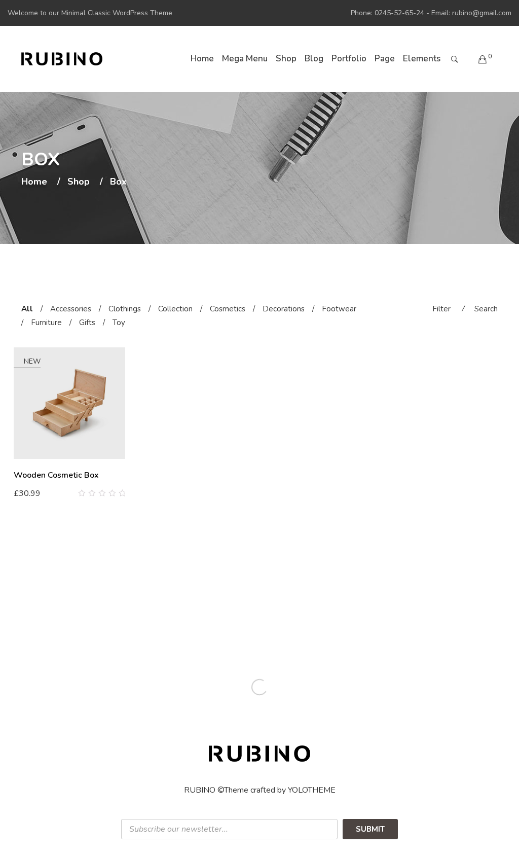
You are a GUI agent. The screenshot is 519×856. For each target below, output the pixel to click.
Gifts (87, 322)
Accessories (70, 309)
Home (202, 58)
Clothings (124, 309)
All (27, 309)
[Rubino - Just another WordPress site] (61, 59)
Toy (119, 322)
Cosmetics (227, 309)
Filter (441, 309)
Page (385, 58)
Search (486, 309)
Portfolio (348, 58)
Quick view (121, 493)
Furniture (46, 322)
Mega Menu (245, 58)
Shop (286, 58)
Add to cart (39, 493)
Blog (314, 58)
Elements (421, 58)
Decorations (284, 309)
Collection (175, 309)
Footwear (339, 309)
